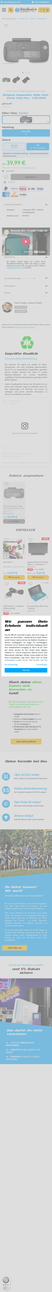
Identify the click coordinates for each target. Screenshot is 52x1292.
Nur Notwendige (11, 664)
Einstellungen (42, 664)
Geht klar (26, 670)
